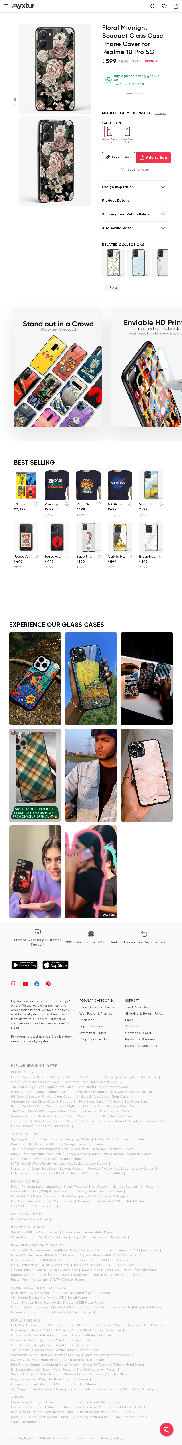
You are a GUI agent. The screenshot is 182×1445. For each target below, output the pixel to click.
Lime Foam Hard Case (144, 1325)
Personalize (122, 157)
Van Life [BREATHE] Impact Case (104, 1087)
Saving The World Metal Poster (35, 1374)
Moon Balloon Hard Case (117, 1106)
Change (160, 113)
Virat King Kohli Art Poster (85, 1359)
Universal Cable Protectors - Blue (96, 1173)
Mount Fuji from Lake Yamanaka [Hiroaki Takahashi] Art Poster (59, 1186)
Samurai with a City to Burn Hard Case (92, 1325)
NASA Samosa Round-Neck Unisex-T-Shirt (116, 504)
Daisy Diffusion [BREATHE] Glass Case (40, 1265)
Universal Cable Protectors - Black (38, 1173)
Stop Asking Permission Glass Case (99, 1237)
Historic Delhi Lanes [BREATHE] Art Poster (127, 1250)
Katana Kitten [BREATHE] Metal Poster (40, 1274)
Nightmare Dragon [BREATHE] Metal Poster (107, 1274)
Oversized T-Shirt (92, 1033)
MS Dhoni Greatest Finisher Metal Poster (42, 1201)
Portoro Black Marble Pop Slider (120, 1139)
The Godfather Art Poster (97, 1369)
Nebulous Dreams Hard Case (34, 1325)
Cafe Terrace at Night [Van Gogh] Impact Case (48, 1345)
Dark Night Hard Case (76, 1106)
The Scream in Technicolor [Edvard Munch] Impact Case (55, 1350)
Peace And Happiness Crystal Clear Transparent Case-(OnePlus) (22, 557)
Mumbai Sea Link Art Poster (134, 1186)
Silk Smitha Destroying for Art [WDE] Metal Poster (49, 1297)
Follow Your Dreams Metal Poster (89, 1232)
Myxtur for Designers (141, 1045)
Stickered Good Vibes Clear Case (102, 1096)
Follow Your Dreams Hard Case (105, 1111)
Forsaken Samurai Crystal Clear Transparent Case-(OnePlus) (53, 557)
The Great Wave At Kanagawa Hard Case (44, 1111)
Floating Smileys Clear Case (82, 1101)
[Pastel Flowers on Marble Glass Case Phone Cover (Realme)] (163, 263)
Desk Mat (86, 1020)
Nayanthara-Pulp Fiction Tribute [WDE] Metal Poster (52, 1312)
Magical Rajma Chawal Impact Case (40, 1091)
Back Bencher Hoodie (131, 1417)
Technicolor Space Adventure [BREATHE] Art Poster (51, 1250)
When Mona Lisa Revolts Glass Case (39, 1237)
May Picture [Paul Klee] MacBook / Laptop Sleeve (50, 1379)
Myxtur (29, 1438)
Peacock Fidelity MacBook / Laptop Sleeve (121, 1168)
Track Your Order (138, 1007)
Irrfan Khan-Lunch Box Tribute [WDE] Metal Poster (123, 1307)
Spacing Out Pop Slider (29, 1139)
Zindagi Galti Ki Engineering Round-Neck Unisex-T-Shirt (53, 504)
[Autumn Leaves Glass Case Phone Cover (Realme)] (113, 263)
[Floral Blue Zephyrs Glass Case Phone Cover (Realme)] (138, 263)
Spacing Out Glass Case (138, 1077)
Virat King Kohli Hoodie (91, 1417)
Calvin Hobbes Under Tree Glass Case (41, 1126)
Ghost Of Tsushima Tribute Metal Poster (114, 1364)
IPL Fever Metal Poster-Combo (22, 504)
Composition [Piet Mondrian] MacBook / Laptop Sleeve (54, 1384)
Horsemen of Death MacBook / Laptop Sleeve (47, 1168)
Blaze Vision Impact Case (93, 1091)
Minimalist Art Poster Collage (34, 1196)
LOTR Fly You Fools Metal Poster (36, 1359)
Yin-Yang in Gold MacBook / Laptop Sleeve (45, 1389)
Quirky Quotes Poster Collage (100, 1191)
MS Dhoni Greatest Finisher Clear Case (41, 1096)
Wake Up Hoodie (24, 1421)
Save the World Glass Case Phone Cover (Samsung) (84, 557)
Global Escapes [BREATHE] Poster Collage (93, 1196)
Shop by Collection (94, 1039)
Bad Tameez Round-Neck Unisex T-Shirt (42, 1412)
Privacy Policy (111, 1438)
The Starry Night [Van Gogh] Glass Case (42, 1087)
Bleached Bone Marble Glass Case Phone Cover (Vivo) (147, 557)
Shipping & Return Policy (144, 1013)
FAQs (129, 1020)
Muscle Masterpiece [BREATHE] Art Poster (43, 1255)
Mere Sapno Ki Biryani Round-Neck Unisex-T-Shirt (84, 504)
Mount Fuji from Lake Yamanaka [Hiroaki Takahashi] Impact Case (116, 1121)
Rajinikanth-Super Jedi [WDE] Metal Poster (111, 1201)
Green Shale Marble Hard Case (36, 1082)
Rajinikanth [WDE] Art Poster (33, 1292)
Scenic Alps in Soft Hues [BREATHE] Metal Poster (119, 1270)
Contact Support (138, 1033)
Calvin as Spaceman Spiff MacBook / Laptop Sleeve (125, 1389)
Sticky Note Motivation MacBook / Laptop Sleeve (49, 1154)
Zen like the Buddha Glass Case (36, 1121)
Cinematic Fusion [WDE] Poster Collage (42, 1191)
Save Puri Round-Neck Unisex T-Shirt (40, 1417)
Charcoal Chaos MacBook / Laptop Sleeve (97, 1374)
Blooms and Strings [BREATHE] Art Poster (43, 1260)
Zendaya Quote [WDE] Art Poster (86, 1292)
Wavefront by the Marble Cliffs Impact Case (46, 1355)
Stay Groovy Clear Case (137, 1091)
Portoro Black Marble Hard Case (96, 1330)
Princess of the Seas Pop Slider (35, 1144)
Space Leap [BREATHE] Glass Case (106, 1260)
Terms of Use (84, 1438)
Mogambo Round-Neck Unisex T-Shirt (40, 1407)
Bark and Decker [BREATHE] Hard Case (105, 1265)
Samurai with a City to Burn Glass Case (42, 1116)
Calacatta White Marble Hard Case (39, 1335)
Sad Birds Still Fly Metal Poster (35, 1232)
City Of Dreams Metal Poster (33, 1206)
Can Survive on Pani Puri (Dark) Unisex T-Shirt (110, 1407)
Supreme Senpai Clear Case (33, 1101)
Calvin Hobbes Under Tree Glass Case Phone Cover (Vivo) (116, 557)
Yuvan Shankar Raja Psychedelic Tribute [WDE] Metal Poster (58, 1302)
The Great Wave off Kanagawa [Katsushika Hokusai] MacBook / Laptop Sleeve (73, 1149)
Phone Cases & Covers (96, 1007)
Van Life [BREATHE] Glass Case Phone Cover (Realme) (147, 504)
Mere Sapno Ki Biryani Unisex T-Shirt (40, 1402)
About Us (132, 1026)
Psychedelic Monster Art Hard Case (39, 1330)
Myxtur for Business (140, 1039)
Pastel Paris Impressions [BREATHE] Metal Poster (48, 1279)
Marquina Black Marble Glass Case (105, 1116)
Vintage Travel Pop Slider (84, 1144)
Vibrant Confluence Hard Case (90, 1077)
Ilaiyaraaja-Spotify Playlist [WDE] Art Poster (45, 1307)
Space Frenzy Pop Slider (71, 1139)
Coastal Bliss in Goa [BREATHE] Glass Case (44, 1270)
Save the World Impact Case (108, 1355)
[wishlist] (34, 505)
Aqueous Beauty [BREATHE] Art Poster (109, 1255)
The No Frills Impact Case (92, 1335)
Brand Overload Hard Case (33, 1106)
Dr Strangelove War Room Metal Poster (42, 1369)
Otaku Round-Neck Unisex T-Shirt (105, 1412)
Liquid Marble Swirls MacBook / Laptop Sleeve (48, 1158)
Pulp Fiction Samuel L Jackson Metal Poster (45, 1364)
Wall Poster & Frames (95, 1013)
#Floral (112, 287)
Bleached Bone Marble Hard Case (92, 1082)
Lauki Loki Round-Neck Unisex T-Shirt (102, 1402)
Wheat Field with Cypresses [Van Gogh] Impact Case (53, 1340)
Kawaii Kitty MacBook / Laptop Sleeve (122, 1154)
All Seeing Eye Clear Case (129, 1101)
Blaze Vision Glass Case (30, 1219)
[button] (6, 6)
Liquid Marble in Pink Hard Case (36, 1077)
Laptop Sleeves (91, 1026)
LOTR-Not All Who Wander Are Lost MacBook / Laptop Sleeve (59, 1163)
